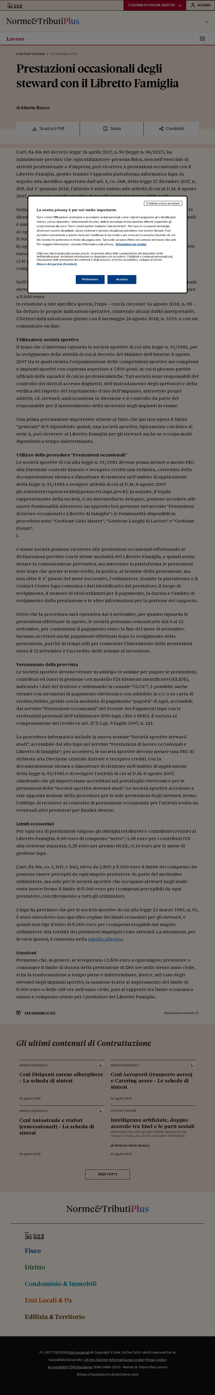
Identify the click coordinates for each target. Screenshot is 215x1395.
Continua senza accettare (163, 203)
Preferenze (90, 279)
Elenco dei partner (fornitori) (57, 263)
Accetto (122, 279)
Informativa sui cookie (131, 244)
